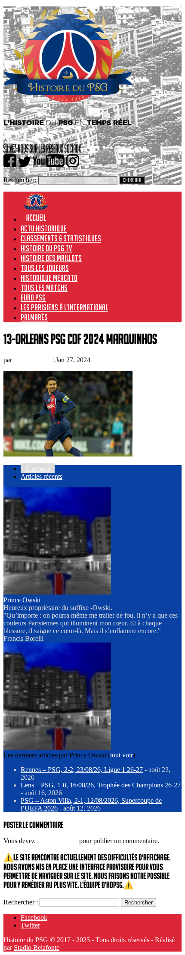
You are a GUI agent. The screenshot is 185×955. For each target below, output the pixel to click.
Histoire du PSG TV (46, 248)
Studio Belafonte (36, 947)
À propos (37, 468)
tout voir (121, 755)
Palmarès (34, 317)
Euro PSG (33, 297)
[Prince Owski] (57, 592)
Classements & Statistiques (61, 238)
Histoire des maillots (51, 258)
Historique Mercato (49, 277)
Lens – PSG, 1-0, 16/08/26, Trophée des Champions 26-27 (101, 785)
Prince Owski (32, 359)
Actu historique (44, 228)
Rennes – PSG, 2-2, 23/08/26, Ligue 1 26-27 (82, 769)
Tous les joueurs (45, 268)
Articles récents (41, 476)
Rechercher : (20, 902)
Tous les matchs (44, 287)
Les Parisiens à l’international (64, 307)
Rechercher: (19, 179)
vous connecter (57, 840)
